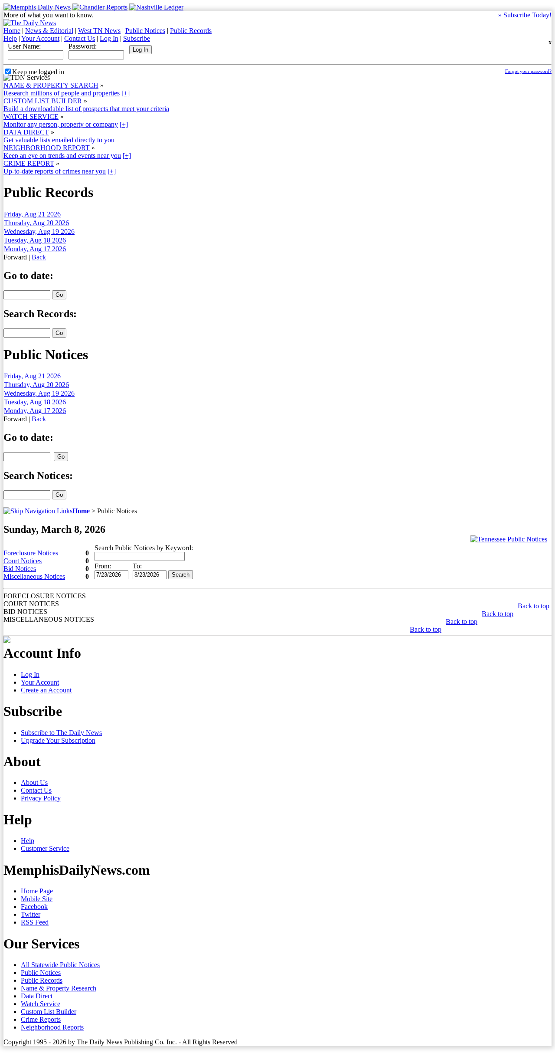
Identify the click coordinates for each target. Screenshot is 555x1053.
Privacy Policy (41, 798)
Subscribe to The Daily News (61, 732)
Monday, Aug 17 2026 (35, 249)
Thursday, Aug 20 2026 (36, 222)
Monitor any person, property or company (60, 124)
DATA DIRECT (26, 132)
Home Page (37, 891)
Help (10, 38)
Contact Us (79, 38)
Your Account (40, 38)
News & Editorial (49, 30)
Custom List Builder (48, 1011)
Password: (83, 46)
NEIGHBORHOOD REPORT (46, 147)
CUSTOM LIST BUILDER (42, 101)
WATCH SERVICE (31, 116)
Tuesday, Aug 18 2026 (35, 240)
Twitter (30, 914)
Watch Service (40, 1003)
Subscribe (136, 38)
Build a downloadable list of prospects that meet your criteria (86, 108)
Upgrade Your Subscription (58, 740)
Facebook (34, 906)
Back (39, 257)
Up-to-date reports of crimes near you (54, 171)
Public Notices (145, 30)
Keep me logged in (38, 71)
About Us (34, 782)
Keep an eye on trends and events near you (62, 155)
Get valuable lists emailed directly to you (58, 140)
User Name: (24, 46)
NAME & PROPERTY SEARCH (50, 85)
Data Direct (36, 996)
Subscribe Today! (525, 15)
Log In (109, 38)
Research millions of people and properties (61, 93)
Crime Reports (41, 1019)
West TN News (99, 30)
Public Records (191, 30)
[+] (125, 93)
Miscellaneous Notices (34, 576)
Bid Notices (19, 568)
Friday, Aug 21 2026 (32, 214)
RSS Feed (35, 922)
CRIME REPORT (28, 163)
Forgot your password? (528, 71)
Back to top (533, 606)
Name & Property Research (58, 988)
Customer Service (45, 848)
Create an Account (46, 690)
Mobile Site (36, 898)
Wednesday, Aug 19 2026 (39, 231)
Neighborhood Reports (52, 1027)
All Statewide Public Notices (60, 964)
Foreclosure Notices (30, 553)
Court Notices (22, 560)
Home (11, 30)
